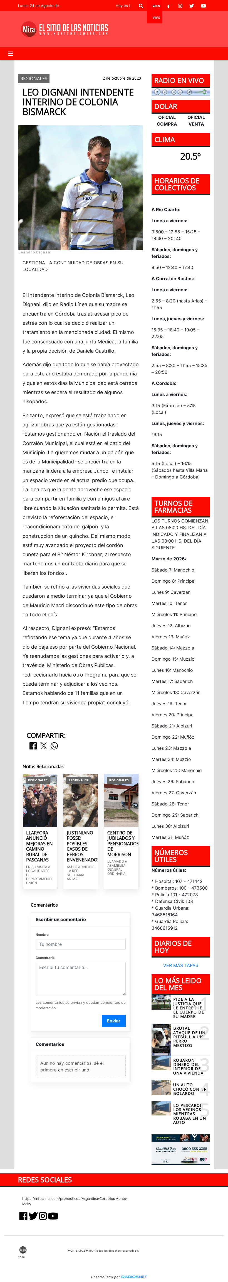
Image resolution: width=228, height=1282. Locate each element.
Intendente (90, 64)
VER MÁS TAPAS (180, 965)
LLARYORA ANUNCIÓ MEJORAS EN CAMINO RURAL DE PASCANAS (39, 846)
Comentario (45, 958)
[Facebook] (168, 6)
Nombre (42, 934)
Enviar (113, 1021)
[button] (141, 6)
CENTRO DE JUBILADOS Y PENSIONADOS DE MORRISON (121, 844)
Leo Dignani (58, 64)
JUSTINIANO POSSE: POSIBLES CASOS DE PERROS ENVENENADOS (81, 846)
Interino (119, 64)
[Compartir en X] (43, 746)
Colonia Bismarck (164, 64)
